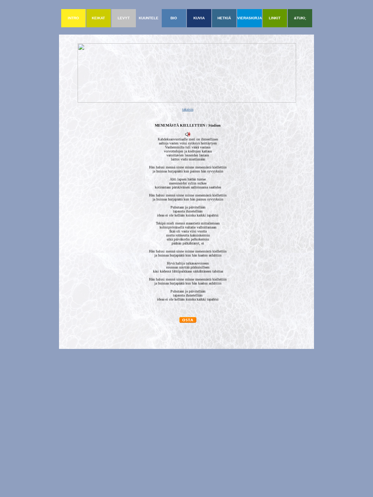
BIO (173, 18)
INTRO (73, 18)
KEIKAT (98, 18)
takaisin (187, 109)
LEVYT (124, 18)
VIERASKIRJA (249, 18)
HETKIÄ (224, 18)
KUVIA (199, 18)
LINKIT (274, 18)
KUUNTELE (148, 18)
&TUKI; (300, 18)
